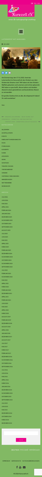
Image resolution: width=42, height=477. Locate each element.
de (32, 3)
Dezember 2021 (7, 293)
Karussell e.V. (23, 474)
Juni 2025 (5, 237)
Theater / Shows (7, 166)
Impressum (6, 461)
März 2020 (5, 313)
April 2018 (5, 330)
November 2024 (7, 257)
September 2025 (7, 227)
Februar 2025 (6, 250)
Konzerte (5, 149)
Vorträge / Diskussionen (10, 176)
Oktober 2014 (6, 416)
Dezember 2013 (7, 423)
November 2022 (7, 277)
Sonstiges (5, 163)
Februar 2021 (6, 300)
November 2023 (7, 263)
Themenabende (7, 169)
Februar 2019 (6, 320)
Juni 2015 (5, 406)
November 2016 (7, 360)
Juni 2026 (5, 200)
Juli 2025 (5, 233)
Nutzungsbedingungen (30, 461)
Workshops (6, 186)
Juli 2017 (5, 343)
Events (4, 136)
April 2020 (5, 310)
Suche (21, 440)
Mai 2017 (5, 346)
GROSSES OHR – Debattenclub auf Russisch (21, 121)
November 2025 (7, 220)
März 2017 (5, 350)
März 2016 (5, 383)
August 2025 (6, 230)
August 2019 (6, 316)
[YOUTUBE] (20, 467)
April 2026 (5, 207)
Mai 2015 (5, 410)
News (3, 105)
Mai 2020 (5, 307)
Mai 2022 (5, 280)
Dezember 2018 (7, 323)
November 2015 (7, 393)
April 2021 (5, 297)
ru (35, 3)
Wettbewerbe (7, 183)
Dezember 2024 (7, 253)
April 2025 (5, 243)
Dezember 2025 (7, 217)
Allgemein (5, 129)
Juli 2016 (5, 370)
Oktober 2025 (6, 223)
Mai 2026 (5, 203)
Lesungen (5, 156)
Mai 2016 (5, 376)
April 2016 (5, 380)
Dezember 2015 (7, 390)
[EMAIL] (24, 467)
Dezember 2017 (7, 336)
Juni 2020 (5, 303)
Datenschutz (16, 461)
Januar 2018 (6, 333)
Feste (3, 143)
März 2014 (5, 420)
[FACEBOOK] (17, 467)
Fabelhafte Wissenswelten (11, 139)
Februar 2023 (6, 273)
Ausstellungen (7, 133)
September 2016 (7, 366)
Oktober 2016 (6, 363)
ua (38, 3)
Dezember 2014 (7, 413)
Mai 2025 (5, 240)
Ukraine (4, 173)
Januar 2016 (6, 386)
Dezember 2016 (7, 356)
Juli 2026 (5, 197)
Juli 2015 (5, 403)
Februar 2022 (6, 290)
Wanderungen (7, 179)
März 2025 (5, 247)
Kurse (4, 153)
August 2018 (6, 326)
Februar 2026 (6, 210)
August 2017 (6, 340)
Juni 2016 (5, 373)
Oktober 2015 (6, 396)
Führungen (6, 146)
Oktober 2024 (6, 260)
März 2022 (5, 287)
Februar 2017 (6, 353)
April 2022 (5, 283)
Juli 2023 (5, 270)
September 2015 (7, 400)
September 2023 (7, 267)
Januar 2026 (6, 213)
